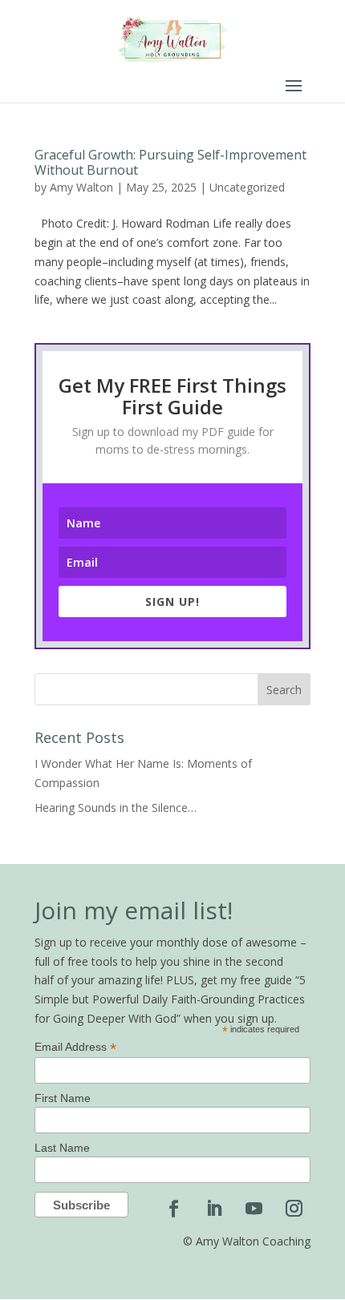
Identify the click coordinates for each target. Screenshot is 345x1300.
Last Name (62, 1147)
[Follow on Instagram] (293, 1208)
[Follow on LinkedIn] (213, 1208)
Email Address (75, 1047)
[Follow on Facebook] (173, 1208)
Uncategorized (247, 187)
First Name (62, 1098)
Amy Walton (81, 187)
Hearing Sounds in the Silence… (115, 807)
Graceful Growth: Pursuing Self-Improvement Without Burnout (170, 162)
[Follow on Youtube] (253, 1208)
